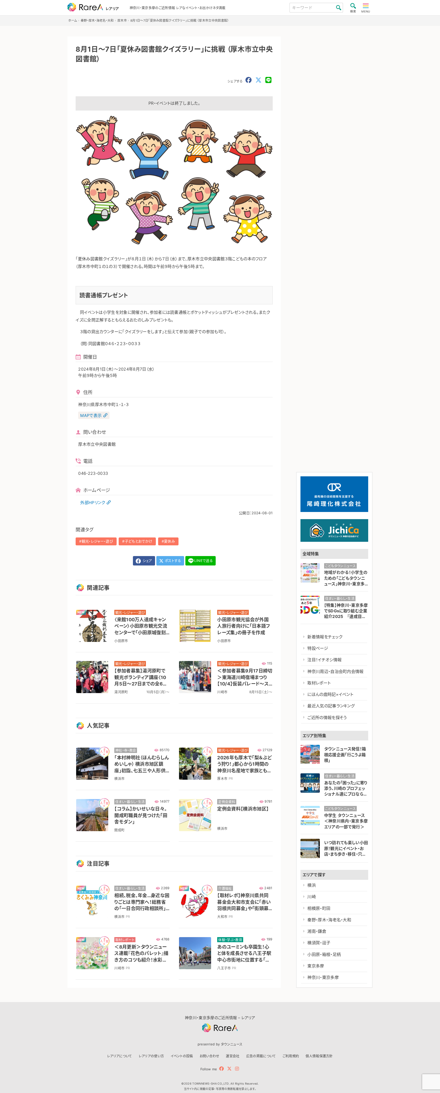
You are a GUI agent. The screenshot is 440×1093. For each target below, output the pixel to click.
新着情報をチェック (324, 636)
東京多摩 (315, 965)
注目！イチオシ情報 (324, 659)
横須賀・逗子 (318, 942)
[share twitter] (258, 80)
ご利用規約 (291, 1056)
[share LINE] (268, 80)
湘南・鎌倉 (316, 931)
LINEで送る (203, 560)
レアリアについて (119, 1056)
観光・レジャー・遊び (97, 541)
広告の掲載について (261, 1056)
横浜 (311, 885)
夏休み (169, 541)
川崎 (311, 896)
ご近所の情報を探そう (327, 717)
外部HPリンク (92, 502)
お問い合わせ (209, 1056)
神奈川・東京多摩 (323, 977)
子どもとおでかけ (139, 541)
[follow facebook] (221, 1068)
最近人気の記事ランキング (330, 705)
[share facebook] (248, 80)
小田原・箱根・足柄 (324, 954)
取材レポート (319, 682)
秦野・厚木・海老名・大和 (329, 919)
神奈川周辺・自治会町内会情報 (335, 671)
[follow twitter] (229, 1068)
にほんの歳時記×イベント (330, 694)
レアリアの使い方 (151, 1056)
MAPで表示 (91, 415)
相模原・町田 (318, 908)
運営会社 (232, 1056)
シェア (146, 560)
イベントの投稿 (182, 1056)
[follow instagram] (237, 1068)
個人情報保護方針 (319, 1056)
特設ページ (317, 648)
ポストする (172, 560)
